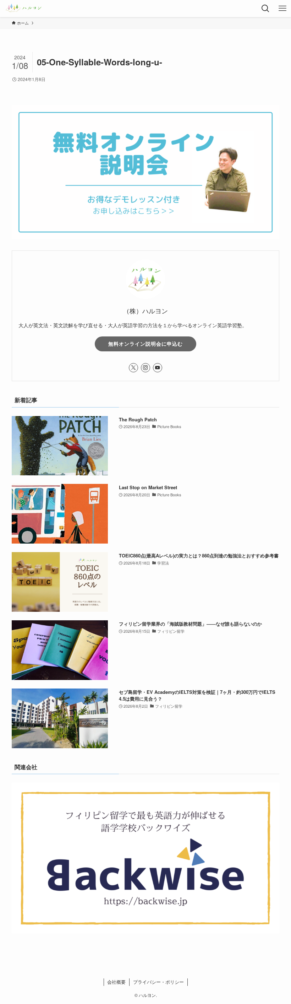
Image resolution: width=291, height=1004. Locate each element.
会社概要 (116, 981)
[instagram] (145, 367)
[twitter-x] (133, 367)
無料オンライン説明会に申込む (145, 343)
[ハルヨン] (24, 8)
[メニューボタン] (282, 8)
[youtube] (157, 367)
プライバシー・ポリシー (158, 981)
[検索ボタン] (265, 8)
